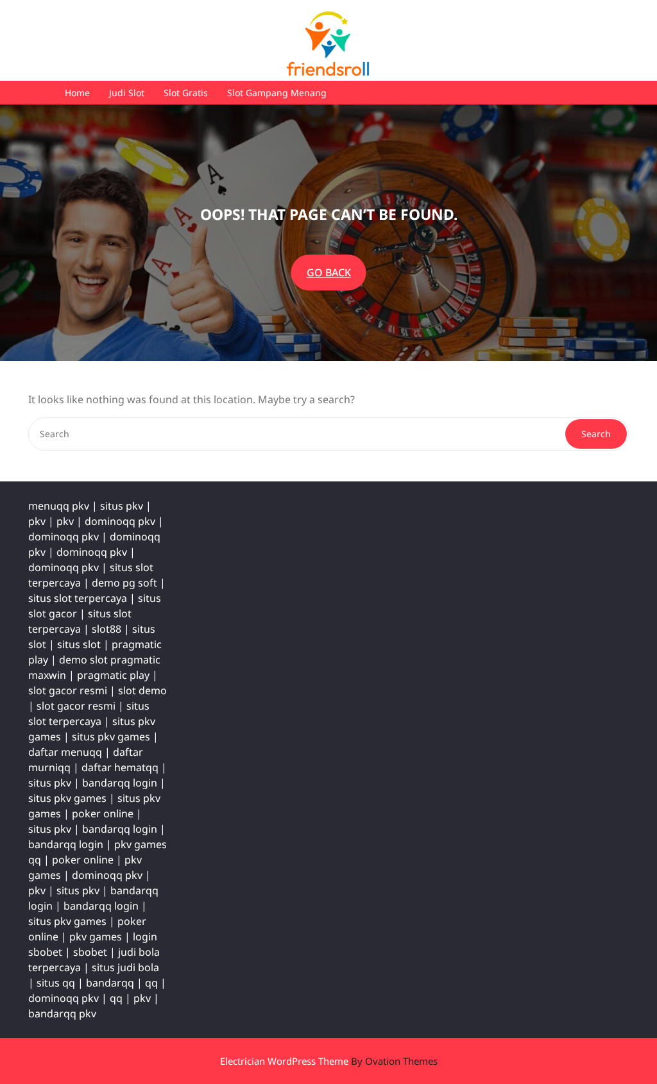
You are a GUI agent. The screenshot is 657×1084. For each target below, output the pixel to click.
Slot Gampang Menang (277, 93)
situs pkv (121, 506)
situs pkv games (111, 737)
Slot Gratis (186, 93)
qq (151, 983)
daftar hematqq (119, 767)
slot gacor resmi (67, 690)
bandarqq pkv (62, 1013)
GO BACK (329, 272)
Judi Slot (126, 93)
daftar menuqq (65, 752)
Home (77, 93)
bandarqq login (119, 783)
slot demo (142, 690)
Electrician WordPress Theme (329, 1061)
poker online (102, 813)
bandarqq (110, 983)
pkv (37, 521)
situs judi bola (125, 967)
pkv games (95, 937)
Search (596, 434)
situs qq (56, 983)
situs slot (79, 644)
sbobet (90, 952)
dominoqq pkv (120, 521)
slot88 (106, 629)
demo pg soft (124, 583)
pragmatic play (113, 675)
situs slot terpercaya (77, 598)
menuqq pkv (58, 506)
